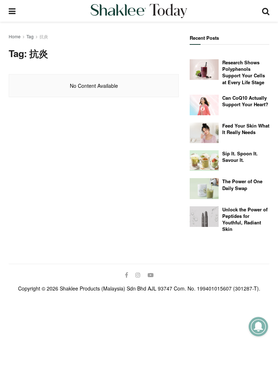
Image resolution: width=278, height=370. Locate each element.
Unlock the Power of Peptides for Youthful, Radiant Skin (245, 219)
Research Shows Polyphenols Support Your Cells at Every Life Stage (243, 72)
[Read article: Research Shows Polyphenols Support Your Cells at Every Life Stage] (204, 69)
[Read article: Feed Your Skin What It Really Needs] (204, 132)
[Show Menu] (12, 11)
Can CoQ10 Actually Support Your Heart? (245, 101)
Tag (30, 36)
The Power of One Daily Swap (242, 184)
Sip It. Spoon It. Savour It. (240, 156)
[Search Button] (265, 11)
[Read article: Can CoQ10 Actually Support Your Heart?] (204, 105)
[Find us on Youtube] (150, 275)
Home (15, 36)
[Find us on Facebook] (126, 275)
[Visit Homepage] (138, 11)
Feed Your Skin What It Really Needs (245, 128)
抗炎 (43, 36)
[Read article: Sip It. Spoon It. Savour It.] (204, 160)
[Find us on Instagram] (137, 275)
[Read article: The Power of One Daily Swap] (204, 188)
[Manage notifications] (258, 326)
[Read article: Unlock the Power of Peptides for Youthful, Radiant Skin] (204, 216)
